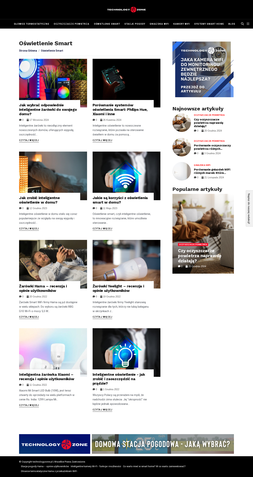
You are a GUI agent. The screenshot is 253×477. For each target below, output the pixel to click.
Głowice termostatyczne (31, 24)
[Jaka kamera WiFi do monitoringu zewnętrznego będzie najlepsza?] (203, 69)
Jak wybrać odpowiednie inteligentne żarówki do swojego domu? (48, 109)
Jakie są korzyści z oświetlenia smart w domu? (120, 200)
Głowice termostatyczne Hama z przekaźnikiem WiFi (49, 471)
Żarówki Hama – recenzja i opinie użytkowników (43, 288)
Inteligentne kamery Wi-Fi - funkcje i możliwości (96, 466)
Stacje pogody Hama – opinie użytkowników (45, 466)
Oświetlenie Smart (107, 24)
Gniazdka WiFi (159, 24)
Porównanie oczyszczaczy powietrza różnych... (212, 147)
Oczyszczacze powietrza (71, 24)
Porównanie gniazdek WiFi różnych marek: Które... (212, 171)
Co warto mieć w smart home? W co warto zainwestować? (154, 466)
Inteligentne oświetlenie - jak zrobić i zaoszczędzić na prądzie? (119, 379)
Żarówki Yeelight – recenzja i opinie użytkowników (118, 288)
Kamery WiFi (181, 24)
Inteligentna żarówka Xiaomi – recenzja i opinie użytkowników (46, 376)
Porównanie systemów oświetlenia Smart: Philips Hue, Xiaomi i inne (120, 109)
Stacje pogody (134, 24)
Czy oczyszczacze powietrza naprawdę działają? (208, 123)
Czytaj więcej (29, 140)
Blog (231, 24)
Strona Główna (28, 50)
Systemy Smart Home (209, 24)
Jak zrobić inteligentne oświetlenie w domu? (39, 200)
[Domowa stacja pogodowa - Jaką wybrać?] (126, 444)
